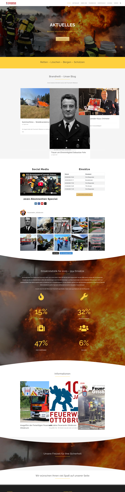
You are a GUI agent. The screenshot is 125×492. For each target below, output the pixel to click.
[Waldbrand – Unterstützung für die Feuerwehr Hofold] (45, 225)
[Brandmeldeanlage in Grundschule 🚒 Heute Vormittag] (79, 242)
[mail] (45, 203)
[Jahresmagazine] (98, 382)
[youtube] (42, 203)
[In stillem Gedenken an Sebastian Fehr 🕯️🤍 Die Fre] (28, 225)
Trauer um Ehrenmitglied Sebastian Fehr (68, 152)
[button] (120, 3)
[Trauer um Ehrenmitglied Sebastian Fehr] (70, 118)
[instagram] (36, 203)
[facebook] (39, 203)
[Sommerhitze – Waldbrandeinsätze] (40, 103)
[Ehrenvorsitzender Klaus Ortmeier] (99, 101)
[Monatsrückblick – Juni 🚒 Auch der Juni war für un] (96, 242)
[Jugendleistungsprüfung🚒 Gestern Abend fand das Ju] (62, 242)
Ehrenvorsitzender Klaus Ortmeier (95, 119)
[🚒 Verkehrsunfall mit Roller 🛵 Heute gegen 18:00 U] (79, 225)
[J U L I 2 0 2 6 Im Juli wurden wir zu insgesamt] (96, 225)
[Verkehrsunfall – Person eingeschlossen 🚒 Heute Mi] (45, 242)
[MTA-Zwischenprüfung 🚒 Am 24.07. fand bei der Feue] (28, 242)
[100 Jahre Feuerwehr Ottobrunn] (69, 382)
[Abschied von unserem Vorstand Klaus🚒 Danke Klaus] (62, 225)
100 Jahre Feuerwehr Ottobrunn (62, 425)
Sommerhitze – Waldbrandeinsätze (37, 122)
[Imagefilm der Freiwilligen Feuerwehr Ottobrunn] (40, 382)
